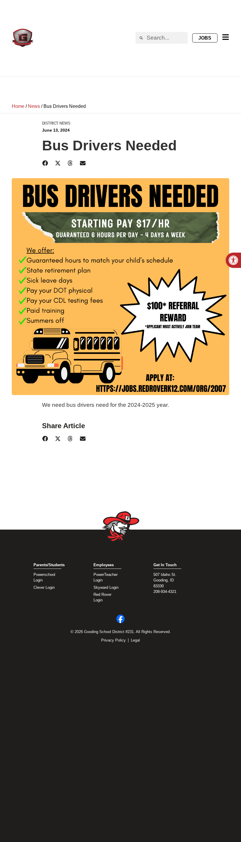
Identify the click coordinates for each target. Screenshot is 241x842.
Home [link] (18, 106)
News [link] (34, 106)
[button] (45, 163)
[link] (233, 260)
